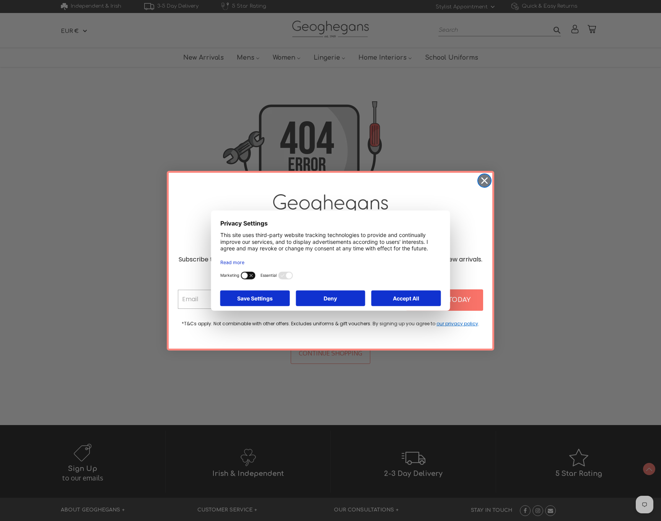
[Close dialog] (484, 180)
